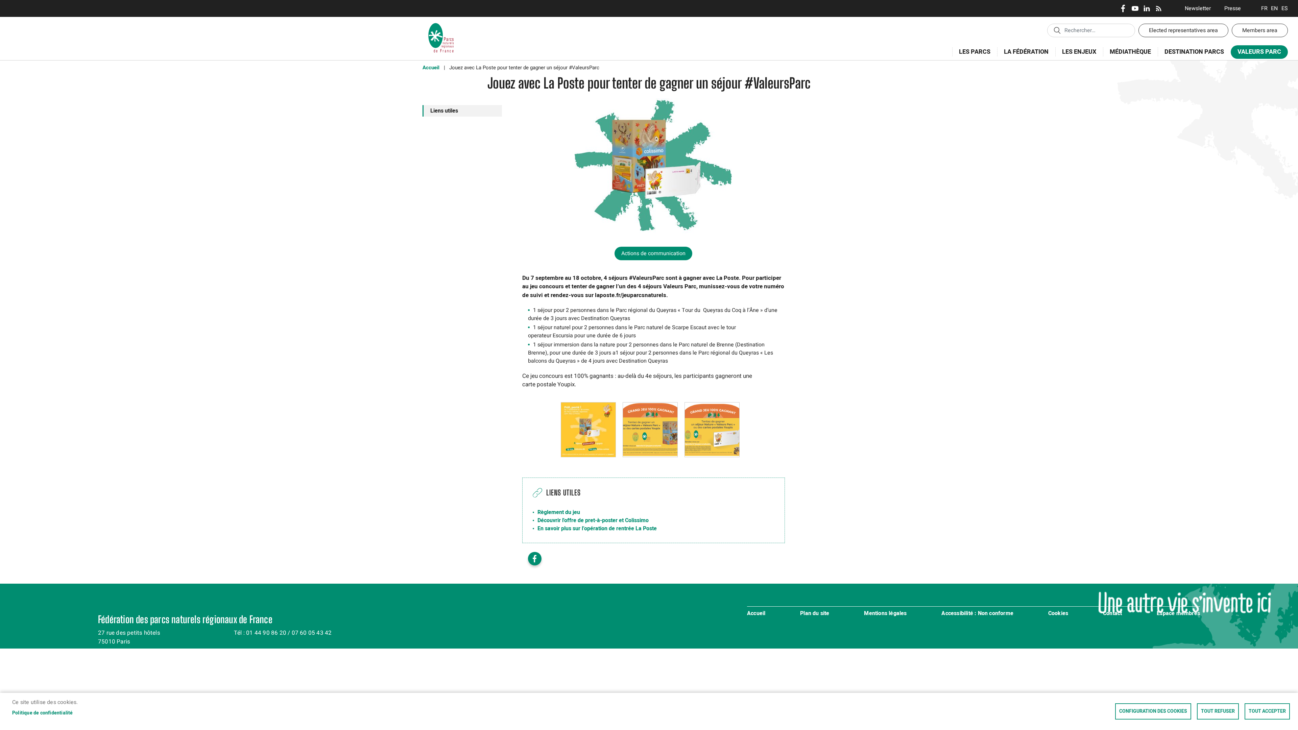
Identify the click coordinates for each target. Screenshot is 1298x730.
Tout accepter (1267, 711)
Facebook (1123, 8)
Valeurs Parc (1256, 53)
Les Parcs (971, 56)
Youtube (1135, 8)
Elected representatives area (1183, 30)
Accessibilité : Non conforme (977, 613)
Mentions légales (885, 613)
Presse (1232, 8)
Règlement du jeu (558, 512)
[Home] (441, 25)
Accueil (431, 67)
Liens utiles (444, 111)
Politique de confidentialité (42, 713)
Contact (1112, 613)
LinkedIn (1147, 8)
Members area (1259, 30)
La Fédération (1023, 56)
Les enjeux (1075, 56)
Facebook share (535, 558)
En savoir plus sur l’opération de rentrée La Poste (597, 529)
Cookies (1058, 613)
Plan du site (814, 613)
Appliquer (1057, 30)
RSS (1158, 8)
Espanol (1284, 8)
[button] (588, 429)
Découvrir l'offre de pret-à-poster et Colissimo (593, 520)
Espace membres (1178, 613)
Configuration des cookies (1153, 711)
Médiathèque (1130, 52)
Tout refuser (1218, 711)
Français (1264, 8)
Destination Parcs (1194, 52)
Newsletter (1198, 8)
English (1274, 8)
